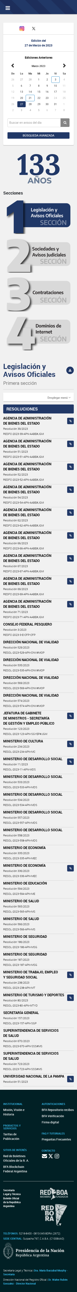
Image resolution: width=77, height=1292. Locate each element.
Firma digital (50, 1122)
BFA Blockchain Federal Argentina (15, 1169)
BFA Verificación (53, 1116)
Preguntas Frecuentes (56, 1139)
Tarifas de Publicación (11, 1136)
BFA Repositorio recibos (58, 1110)
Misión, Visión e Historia (13, 1112)
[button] (59, 397)
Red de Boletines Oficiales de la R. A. (16, 1158)
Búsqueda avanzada (38, 135)
